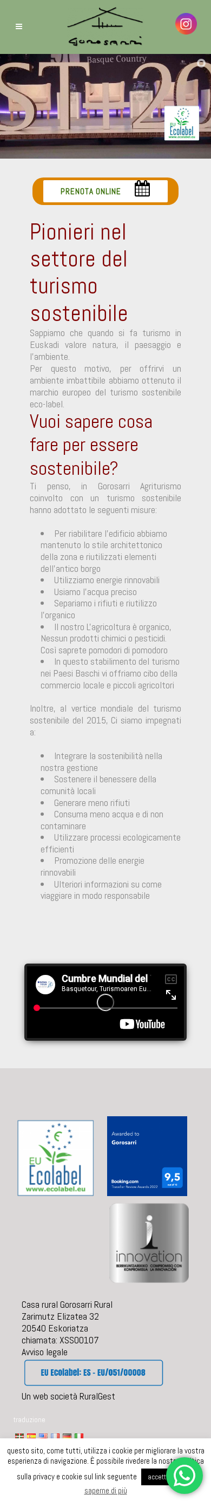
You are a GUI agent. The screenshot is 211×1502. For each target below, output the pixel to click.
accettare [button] (162, 1476)
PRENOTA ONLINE (91, 191)
